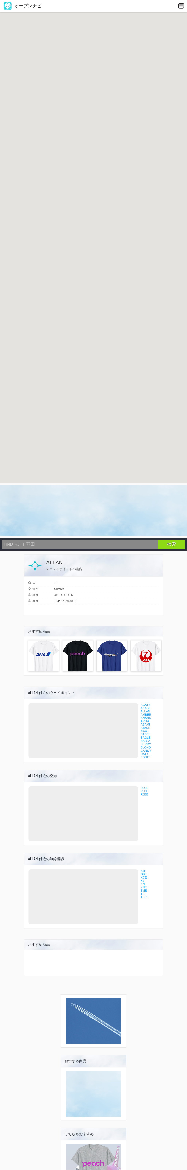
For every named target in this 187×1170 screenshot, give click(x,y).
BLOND (146, 747)
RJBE (144, 791)
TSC (144, 897)
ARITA (145, 721)
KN (143, 884)
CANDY (146, 750)
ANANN (146, 718)
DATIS (145, 754)
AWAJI (145, 731)
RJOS (144, 787)
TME (144, 890)
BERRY (146, 744)
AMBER (146, 714)
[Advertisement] (93, 510)
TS (142, 893)
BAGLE (145, 737)
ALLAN (145, 711)
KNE (144, 887)
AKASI (145, 708)
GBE (144, 874)
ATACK (145, 727)
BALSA (145, 740)
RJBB (144, 794)
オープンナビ (27, 5)
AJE (143, 871)
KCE (144, 877)
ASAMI (145, 724)
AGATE (145, 704)
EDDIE (145, 757)
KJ (142, 880)
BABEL (145, 734)
